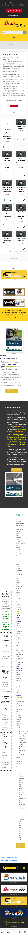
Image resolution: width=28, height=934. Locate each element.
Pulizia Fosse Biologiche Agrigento (9, 857)
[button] (14, 10)
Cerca (8, 932)
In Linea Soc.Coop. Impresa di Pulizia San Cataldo (7, 163)
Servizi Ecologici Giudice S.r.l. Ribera (20, 128)
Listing (10, 860)
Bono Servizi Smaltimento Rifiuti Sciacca (7, 240)
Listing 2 (14, 860)
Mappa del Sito (4, 860)
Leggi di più (14, 106)
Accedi (19, 932)
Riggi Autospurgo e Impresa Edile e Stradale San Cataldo (20, 163)
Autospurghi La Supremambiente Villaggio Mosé (7, 189)
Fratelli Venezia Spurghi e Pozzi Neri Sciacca (7, 214)
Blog (25, 932)
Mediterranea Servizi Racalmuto (21, 189)
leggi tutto (7, 141)
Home (2, 932)
